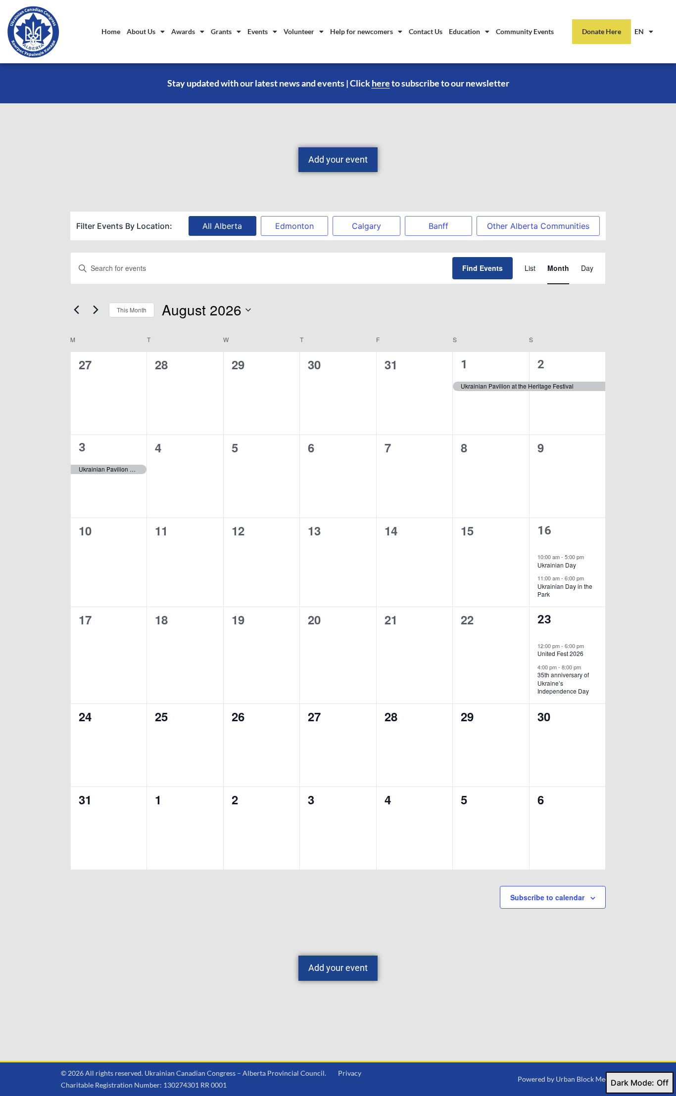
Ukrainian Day (556, 565)
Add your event (338, 159)
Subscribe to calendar (547, 897)
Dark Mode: (632, 1083)
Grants (221, 31)
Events (257, 31)
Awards (183, 31)
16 (544, 530)
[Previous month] (76, 310)
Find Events (482, 268)
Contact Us (425, 31)
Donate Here (601, 31)
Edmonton (294, 226)
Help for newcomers (361, 31)
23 (544, 619)
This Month (131, 310)
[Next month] (95, 310)
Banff (438, 226)
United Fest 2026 (560, 653)
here (381, 83)
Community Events (525, 31)
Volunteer (299, 31)
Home (110, 31)
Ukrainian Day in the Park (564, 590)
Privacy (349, 1073)
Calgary (366, 226)
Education (464, 31)
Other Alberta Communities (538, 226)
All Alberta (222, 226)
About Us (141, 31)
